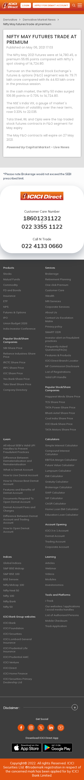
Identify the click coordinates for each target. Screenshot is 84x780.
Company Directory (15, 389)
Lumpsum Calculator (58, 470)
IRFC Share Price (13, 367)
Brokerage (52, 273)
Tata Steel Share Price (17, 384)
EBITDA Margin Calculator (61, 459)
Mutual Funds (11, 279)
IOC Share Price (13, 373)
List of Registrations (58, 371)
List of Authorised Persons (62, 615)
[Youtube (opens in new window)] (60, 727)
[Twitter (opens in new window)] (40, 727)
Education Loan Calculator (61, 514)
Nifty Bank (9, 601)
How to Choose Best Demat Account (21, 482)
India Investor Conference (19, 328)
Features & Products (58, 355)
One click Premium (56, 284)
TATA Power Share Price (60, 407)
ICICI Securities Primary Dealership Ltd (17, 680)
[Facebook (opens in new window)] (21, 727)
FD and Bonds (12, 290)
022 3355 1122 (42, 227)
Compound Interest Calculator (57, 452)
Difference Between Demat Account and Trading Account (20, 519)
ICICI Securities (12, 633)
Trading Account (55, 541)
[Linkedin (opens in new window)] (50, 727)
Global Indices (12, 563)
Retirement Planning (58, 279)
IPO (5, 317)
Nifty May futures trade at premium (27, 24)
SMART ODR (53, 332)
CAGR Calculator (55, 503)
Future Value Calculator (59, 465)
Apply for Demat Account (51, 5)
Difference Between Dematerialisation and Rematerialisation (17, 461)
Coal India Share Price (59, 418)
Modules (50, 579)
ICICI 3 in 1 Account (56, 530)
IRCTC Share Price (14, 362)
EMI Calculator (54, 476)
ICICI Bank (9, 622)
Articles (50, 563)
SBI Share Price (12, 348)
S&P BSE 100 (11, 574)
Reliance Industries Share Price (19, 355)
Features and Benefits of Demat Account (19, 491)
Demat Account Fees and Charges (19, 509)
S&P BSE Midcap (13, 568)
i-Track (49, 600)
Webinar (50, 568)
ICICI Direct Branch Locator (61, 360)
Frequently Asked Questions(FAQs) (56, 348)
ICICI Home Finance (15, 673)
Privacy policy (53, 326)
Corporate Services (57, 306)
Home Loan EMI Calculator (61, 509)
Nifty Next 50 (11, 590)
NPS (6, 306)
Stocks (7, 273)
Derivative (10, 19)
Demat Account (55, 536)
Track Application (56, 626)
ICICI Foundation (13, 628)
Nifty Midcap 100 (13, 584)
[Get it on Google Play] (57, 747)
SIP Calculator (54, 498)
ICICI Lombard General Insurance (17, 641)
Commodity (10, 284)
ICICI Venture (11, 662)
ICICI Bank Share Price (59, 424)
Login (25, 5)
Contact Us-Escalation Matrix (59, 319)
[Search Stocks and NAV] (73, 5)
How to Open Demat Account (16, 530)
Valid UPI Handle (55, 377)
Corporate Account (57, 546)
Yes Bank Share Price (16, 378)
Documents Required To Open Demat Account (18, 500)
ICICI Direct (10, 667)
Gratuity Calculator (56, 481)
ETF (5, 301)
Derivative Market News (39, 19)
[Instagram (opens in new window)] (31, 727)
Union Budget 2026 (15, 323)
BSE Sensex (10, 579)
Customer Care (54, 290)
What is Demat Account (18, 469)
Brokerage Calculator (58, 487)
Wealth (49, 295)
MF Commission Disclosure (62, 366)
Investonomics (54, 584)
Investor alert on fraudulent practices (62, 339)
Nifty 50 (7, 606)
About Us (51, 312)
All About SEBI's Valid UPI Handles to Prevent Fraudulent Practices (19, 449)
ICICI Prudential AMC (16, 657)
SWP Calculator (55, 492)
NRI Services (53, 301)
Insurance (9, 295)
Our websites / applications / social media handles (62, 608)
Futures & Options (14, 312)
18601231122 (42, 218)
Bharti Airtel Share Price (60, 413)
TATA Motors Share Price (60, 429)
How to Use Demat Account (20, 475)
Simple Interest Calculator (61, 445)
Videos (49, 574)
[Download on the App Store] (26, 747)
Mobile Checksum (56, 620)
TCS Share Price (55, 402)
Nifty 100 (8, 595)
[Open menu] (79, 5)
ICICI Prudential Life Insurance (15, 650)
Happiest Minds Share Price (62, 396)
